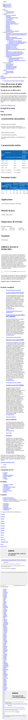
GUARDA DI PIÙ (10, 308)
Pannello (8, 25)
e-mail (14, 105)
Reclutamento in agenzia (11, 66)
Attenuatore (8, 16)
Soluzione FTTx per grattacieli (15, 40)
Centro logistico (9, 65)
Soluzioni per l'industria (8, 475)
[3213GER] (8, 433)
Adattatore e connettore (11, 15)
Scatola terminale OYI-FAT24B (15, 293)
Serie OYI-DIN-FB (11, 419)
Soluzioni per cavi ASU (11, 46)
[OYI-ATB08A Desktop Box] (13, 382)
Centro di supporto (7, 476)
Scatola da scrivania (10, 21)
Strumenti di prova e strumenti (12, 31)
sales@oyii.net (8, 5)
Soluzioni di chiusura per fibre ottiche (14, 54)
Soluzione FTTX (9, 39)
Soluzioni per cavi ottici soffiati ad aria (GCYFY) (16, 33)
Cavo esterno (9, 20)
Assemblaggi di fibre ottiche (12, 17)
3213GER (9, 435)
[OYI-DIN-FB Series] (10, 417)
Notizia (4, 70)
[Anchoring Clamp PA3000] (13, 337)
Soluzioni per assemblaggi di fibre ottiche (15, 53)
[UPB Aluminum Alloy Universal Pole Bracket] (15, 312)
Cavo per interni (9, 18)
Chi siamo (5, 472)
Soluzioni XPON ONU (14, 59)
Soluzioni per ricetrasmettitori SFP (16, 57)
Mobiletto (8, 27)
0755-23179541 (7, 4)
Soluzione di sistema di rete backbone (14, 38)
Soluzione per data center (11, 37)
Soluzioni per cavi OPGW (11, 45)
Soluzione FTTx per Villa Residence (16, 43)
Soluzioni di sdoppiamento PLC (13, 55)
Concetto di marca (10, 12)
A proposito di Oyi (10, 11)
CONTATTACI (4, 105)
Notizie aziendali (9, 71)
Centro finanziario (10, 64)
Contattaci (5, 73)
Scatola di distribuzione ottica (12, 23)
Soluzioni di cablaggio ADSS (12, 44)
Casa (4, 9)
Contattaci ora (4, 467)
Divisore (8, 26)
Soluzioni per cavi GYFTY (12, 48)
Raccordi (8, 28)
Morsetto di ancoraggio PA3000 (15, 340)
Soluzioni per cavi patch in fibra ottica (14, 51)
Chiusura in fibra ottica (11, 22)
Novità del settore (10, 72)
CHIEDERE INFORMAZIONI (7, 462)
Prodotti (5, 14)
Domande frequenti (10, 68)
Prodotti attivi (9, 29)
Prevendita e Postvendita (11, 67)
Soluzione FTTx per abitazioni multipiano (18, 42)
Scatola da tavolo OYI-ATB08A (15, 385)
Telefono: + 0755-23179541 (9, 498)
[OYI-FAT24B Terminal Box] (13, 290)
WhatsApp (10, 105)
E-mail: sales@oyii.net (8, 497)
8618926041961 (7, 6)
